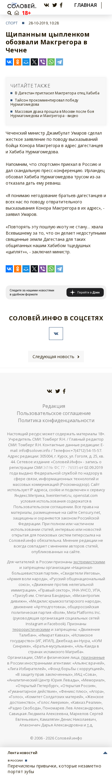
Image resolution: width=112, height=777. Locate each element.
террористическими (31, 629)
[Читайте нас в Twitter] (54, 5)
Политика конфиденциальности (56, 420)
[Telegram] (59, 61)
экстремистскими (89, 561)
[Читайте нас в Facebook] (61, 5)
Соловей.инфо (68, 738)
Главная (85, 5)
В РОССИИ (15, 760)
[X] (34, 61)
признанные (93, 657)
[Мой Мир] (26, 61)
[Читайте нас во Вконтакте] (46, 5)
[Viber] (42, 61)
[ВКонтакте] (9, 61)
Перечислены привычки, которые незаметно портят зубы (54, 768)
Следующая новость (53, 356)
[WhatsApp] (51, 61)
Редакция (53, 406)
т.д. (90, 725)
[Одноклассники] (17, 61)
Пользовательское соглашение (54, 413)
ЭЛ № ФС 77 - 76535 (60, 467)
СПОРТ (12, 23)
